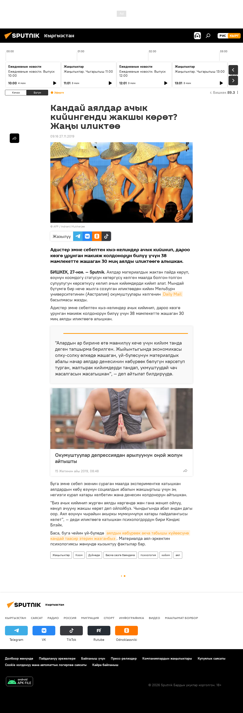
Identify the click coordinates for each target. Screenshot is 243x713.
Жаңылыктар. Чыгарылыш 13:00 (200, 71)
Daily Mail (172, 294)
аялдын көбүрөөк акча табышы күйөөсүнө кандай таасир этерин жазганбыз (120, 535)
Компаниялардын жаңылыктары (167, 658)
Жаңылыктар (61, 555)
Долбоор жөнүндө (19, 658)
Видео (154, 618)
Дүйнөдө (94, 555)
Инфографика (131, 618)
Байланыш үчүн (93, 658)
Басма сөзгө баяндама (120, 555)
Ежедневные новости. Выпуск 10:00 (31, 73)
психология (148, 555)
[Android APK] (19, 682)
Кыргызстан (15, 618)
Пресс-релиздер (124, 658)
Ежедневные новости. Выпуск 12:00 (142, 73)
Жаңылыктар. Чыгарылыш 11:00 (88, 71)
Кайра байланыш (105, 665)
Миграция (90, 618)
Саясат (37, 618)
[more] (185, 470)
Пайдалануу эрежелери (57, 658)
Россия (70, 618)
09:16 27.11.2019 (62, 136)
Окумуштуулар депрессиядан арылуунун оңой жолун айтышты (118, 458)
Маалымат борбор (181, 618)
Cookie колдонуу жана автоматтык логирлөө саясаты (46, 665)
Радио (53, 618)
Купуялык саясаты (211, 658)
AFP (55, 226)
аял (178, 555)
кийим (166, 555)
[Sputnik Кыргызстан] (23, 40)
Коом (79, 555)
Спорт (109, 618)
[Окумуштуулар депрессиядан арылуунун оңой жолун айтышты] (121, 418)
